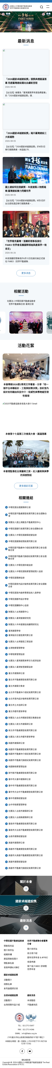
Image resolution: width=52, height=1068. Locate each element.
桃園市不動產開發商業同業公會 (22, 749)
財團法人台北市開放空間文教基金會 (24, 718)
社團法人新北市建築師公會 (20, 724)
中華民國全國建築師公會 (19, 507)
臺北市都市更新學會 (17, 711)
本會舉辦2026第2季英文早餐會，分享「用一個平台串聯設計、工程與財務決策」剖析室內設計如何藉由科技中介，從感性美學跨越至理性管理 (26, 390)
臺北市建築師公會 (16, 673)
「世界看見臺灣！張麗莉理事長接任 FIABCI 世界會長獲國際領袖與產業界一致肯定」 (26, 245)
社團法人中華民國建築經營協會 (22, 535)
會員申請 (31, 962)
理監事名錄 (9, 963)
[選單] (47, 7)
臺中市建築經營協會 (17, 798)
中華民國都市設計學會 (18, 599)
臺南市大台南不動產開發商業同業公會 (25, 830)
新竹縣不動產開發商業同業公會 (22, 773)
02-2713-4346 (28, 1030)
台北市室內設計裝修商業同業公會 (23, 698)
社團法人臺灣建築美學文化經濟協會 (24, 660)
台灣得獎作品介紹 (12, 1005)
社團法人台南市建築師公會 (20, 811)
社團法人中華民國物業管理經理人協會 (25, 571)
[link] (26, 323)
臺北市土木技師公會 (17, 705)
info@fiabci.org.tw (29, 1033)
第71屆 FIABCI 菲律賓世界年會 (37, 967)
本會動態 (31, 1000)
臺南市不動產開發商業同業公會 (22, 823)
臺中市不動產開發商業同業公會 (22, 785)
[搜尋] (41, 7)
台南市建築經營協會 (17, 836)
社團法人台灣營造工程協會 (20, 641)
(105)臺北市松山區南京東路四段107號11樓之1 (26, 1037)
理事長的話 (9, 946)
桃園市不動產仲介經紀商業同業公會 (24, 754)
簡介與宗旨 (9, 950)
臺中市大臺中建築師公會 (19, 779)
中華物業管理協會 (16, 654)
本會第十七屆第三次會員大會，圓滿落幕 (26, 434)
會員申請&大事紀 (11, 967)
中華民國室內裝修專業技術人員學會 (24, 593)
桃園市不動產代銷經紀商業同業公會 (24, 760)
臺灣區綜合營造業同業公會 (20, 635)
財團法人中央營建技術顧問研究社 (23, 624)
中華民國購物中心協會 (18, 605)
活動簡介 (8, 980)
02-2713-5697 (28, 1026)
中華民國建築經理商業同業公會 (22, 541)
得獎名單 (8, 984)
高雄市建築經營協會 (17, 862)
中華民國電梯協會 (16, 578)
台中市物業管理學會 (17, 804)
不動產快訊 (32, 1005)
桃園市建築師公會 (16, 743)
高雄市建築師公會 (16, 843)
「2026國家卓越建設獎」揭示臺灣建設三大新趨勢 (26, 135)
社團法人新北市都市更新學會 (21, 737)
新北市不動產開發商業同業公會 (22, 730)
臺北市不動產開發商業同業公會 (22, 679)
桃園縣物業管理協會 (17, 766)
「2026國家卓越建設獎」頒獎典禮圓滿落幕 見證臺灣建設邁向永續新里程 (26, 81)
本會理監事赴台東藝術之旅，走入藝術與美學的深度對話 (26, 473)
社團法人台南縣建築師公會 (20, 817)
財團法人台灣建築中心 (18, 612)
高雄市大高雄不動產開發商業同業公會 (25, 855)
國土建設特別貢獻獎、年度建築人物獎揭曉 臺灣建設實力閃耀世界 (25, 189)
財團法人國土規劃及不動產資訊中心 (24, 522)
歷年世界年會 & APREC (37, 957)
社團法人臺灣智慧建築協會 (20, 667)
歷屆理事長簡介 (11, 959)
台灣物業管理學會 (16, 648)
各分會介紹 (32, 953)
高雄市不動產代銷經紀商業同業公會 (24, 868)
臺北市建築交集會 (16, 686)
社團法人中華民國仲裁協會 (20, 565)
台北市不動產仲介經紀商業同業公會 (24, 692)
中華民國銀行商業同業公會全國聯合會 (25, 528)
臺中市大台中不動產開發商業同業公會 (25, 792)
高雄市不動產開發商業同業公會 (22, 849)
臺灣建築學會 (14, 631)
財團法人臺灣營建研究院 (19, 618)
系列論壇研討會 (11, 988)
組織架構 (8, 954)
